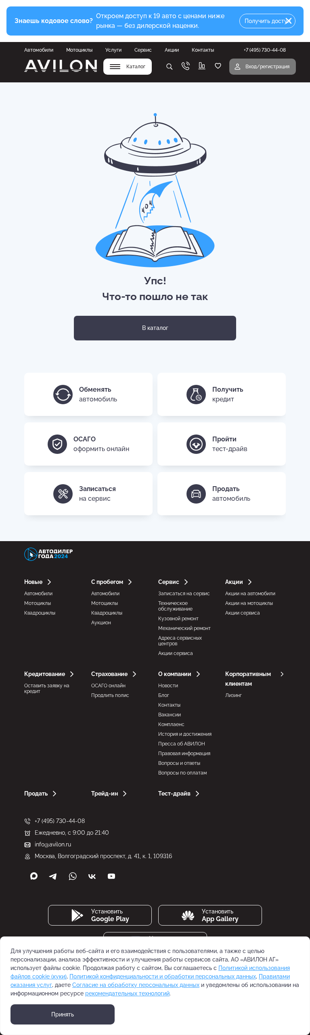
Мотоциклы (79, 50)
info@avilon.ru (53, 844)
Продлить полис (110, 695)
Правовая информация (184, 753)
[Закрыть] (288, 21)
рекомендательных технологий (127, 993)
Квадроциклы (39, 613)
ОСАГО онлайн (108, 686)
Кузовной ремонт (178, 618)
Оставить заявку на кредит (46, 688)
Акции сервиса (175, 653)
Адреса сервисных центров (180, 641)
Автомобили (38, 50)
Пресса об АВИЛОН (181, 744)
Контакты (203, 50)
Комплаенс (171, 724)
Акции (172, 50)
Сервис (143, 50)
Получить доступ (268, 21)
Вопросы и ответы (179, 763)
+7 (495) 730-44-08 (60, 821)
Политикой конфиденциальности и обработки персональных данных (162, 976)
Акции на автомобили (250, 593)
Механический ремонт (184, 628)
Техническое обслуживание (175, 606)
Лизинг (233, 695)
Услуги (113, 50)
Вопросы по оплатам (182, 773)
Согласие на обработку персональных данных (135, 985)
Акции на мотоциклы (249, 603)
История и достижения (185, 734)
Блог (163, 695)
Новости (168, 686)
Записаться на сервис (184, 593)
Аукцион (101, 623)
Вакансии (169, 715)
